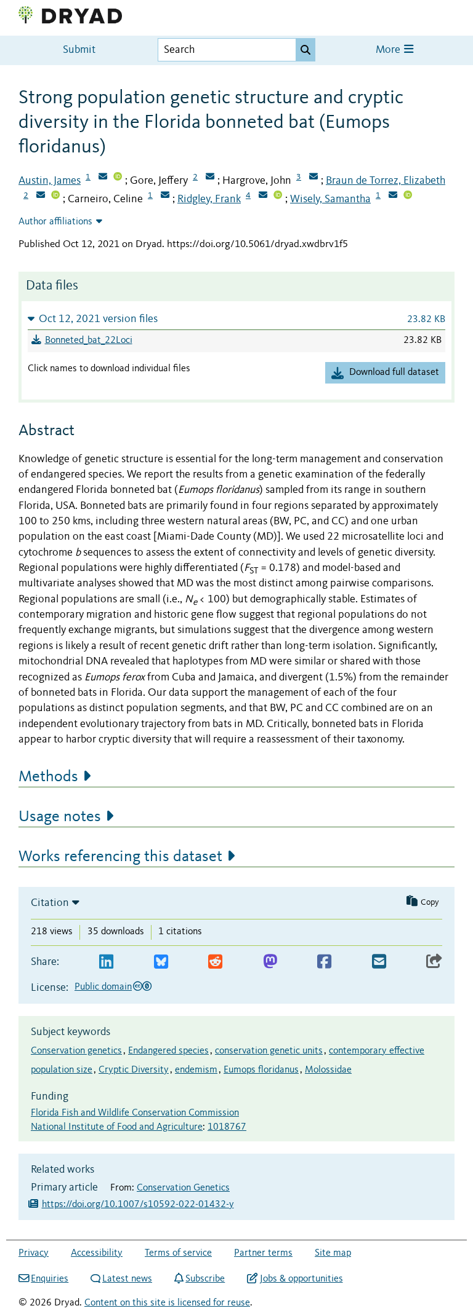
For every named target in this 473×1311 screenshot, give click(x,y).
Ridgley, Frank (209, 199)
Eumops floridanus (261, 1070)
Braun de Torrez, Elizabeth (385, 180)
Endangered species (168, 1051)
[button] (236, 318)
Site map (333, 1253)
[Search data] (305, 49)
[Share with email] (379, 962)
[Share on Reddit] (215, 962)
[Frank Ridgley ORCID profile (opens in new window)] (277, 196)
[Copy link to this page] (434, 962)
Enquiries (49, 1279)
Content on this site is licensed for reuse (167, 1303)
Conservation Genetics (183, 1188)
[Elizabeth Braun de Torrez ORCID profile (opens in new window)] (55, 196)
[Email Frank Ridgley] (263, 196)
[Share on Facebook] (324, 962)
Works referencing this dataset (120, 857)
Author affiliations (55, 222)
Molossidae (328, 1070)
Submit (79, 50)
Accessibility (97, 1253)
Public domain (103, 987)
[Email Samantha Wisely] (393, 196)
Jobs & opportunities (301, 1279)
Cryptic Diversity (134, 1070)
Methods (48, 777)
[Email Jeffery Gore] (210, 177)
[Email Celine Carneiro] (165, 196)
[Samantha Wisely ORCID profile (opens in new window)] (407, 196)
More (389, 50)
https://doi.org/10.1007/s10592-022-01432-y (138, 1205)
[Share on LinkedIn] (106, 962)
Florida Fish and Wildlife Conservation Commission (135, 1113)
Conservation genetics (76, 1051)
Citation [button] (50, 902)
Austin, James (49, 180)
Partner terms (263, 1253)
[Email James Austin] (102, 177)
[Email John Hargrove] (313, 177)
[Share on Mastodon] (270, 962)
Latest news (127, 1279)
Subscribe (205, 1279)
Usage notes (59, 817)
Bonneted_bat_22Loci (88, 340)
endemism (196, 1070)
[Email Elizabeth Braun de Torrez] (40, 196)
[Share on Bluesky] (161, 962)
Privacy (33, 1253)
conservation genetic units (269, 1051)
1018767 (227, 1127)
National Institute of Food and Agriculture (117, 1127)
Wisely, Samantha (330, 199)
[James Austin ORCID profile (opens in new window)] (117, 177)
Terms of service (178, 1253)
